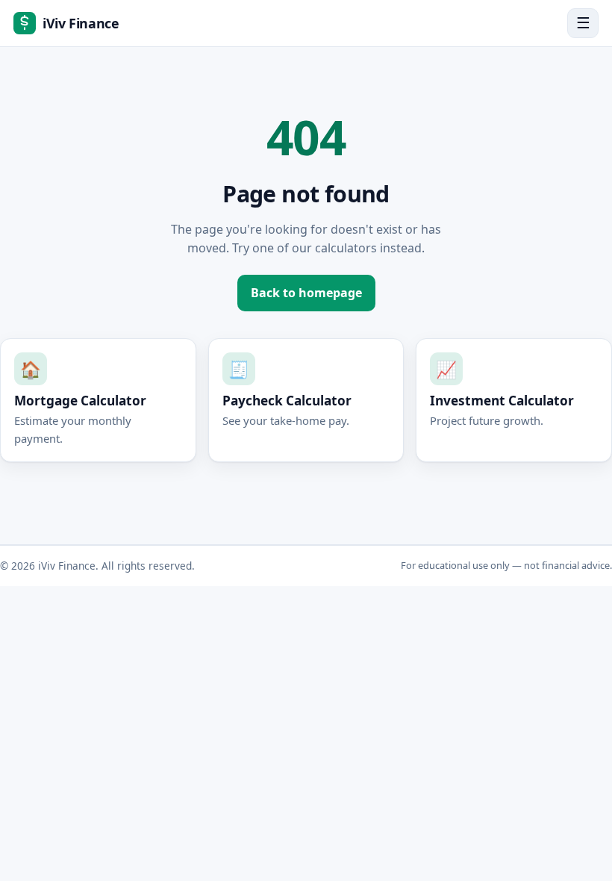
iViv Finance (81, 23)
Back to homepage (306, 292)
